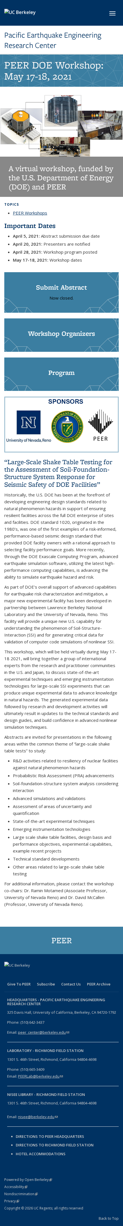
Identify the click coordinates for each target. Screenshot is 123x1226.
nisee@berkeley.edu (38, 1116)
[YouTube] (43, 975)
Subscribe (46, 984)
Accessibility (15, 1186)
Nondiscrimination (21, 1193)
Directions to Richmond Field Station (55, 1145)
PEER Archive (98, 984)
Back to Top (109, 1218)
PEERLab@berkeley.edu (40, 1076)
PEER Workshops (30, 213)
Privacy (11, 1201)
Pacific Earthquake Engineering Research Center (52, 40)
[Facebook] (9, 975)
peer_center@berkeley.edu (43, 1032)
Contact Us (71, 984)
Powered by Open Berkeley (28, 1179)
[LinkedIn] (31, 975)
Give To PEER (19, 984)
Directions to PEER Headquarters (50, 1136)
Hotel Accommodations (41, 1153)
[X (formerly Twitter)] (20, 975)
